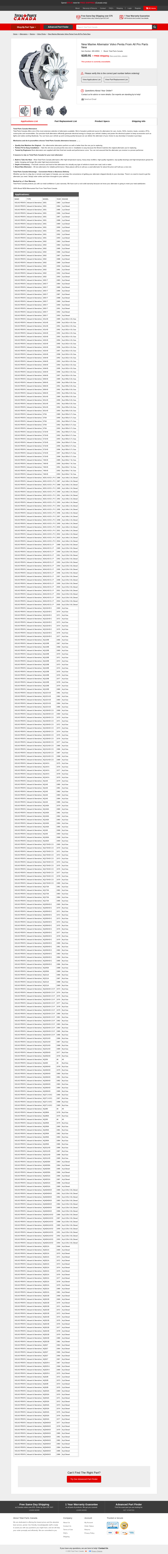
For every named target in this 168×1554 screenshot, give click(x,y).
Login (130, 8)
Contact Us (67, 1526)
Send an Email (90, 99)
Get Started (128, 1510)
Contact (103, 8)
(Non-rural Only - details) (118, 56)
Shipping (119, 8)
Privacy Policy (89, 1533)
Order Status (89, 1526)
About (77, 8)
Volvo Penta (41, 34)
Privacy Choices (96, 1551)
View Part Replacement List (116, 80)
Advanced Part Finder (58, 27)
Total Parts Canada (116, 51)
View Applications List (91, 80)
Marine (32, 34)
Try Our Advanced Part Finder (84, 1479)
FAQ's (111, 8)
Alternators (24, 34)
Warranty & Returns (90, 8)
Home (15, 34)
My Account (88, 1522)
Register (138, 8)
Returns (87, 1529)
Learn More (34, 1510)
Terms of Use (68, 1529)
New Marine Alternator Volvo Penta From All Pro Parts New (69, 34)
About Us (66, 1522)
